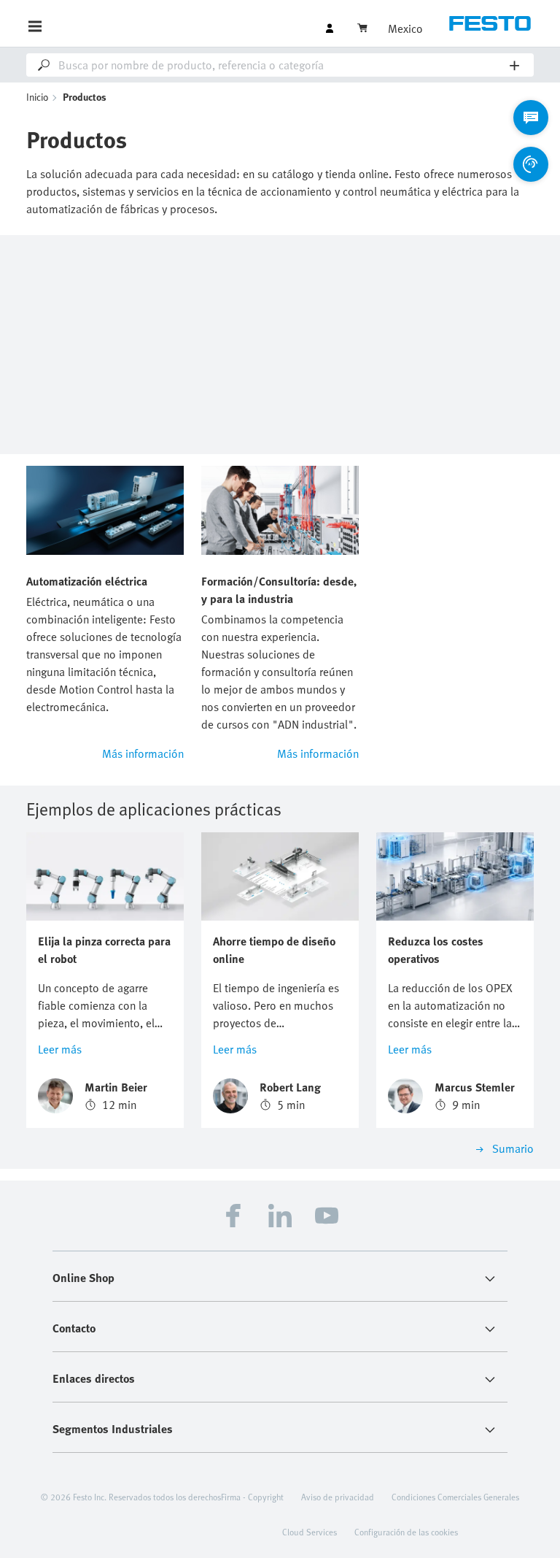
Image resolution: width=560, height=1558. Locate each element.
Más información (143, 753)
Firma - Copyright (252, 1496)
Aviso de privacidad (337, 1496)
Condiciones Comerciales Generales (455, 1496)
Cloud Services (309, 1531)
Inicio (37, 96)
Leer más (60, 1049)
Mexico (405, 28)
